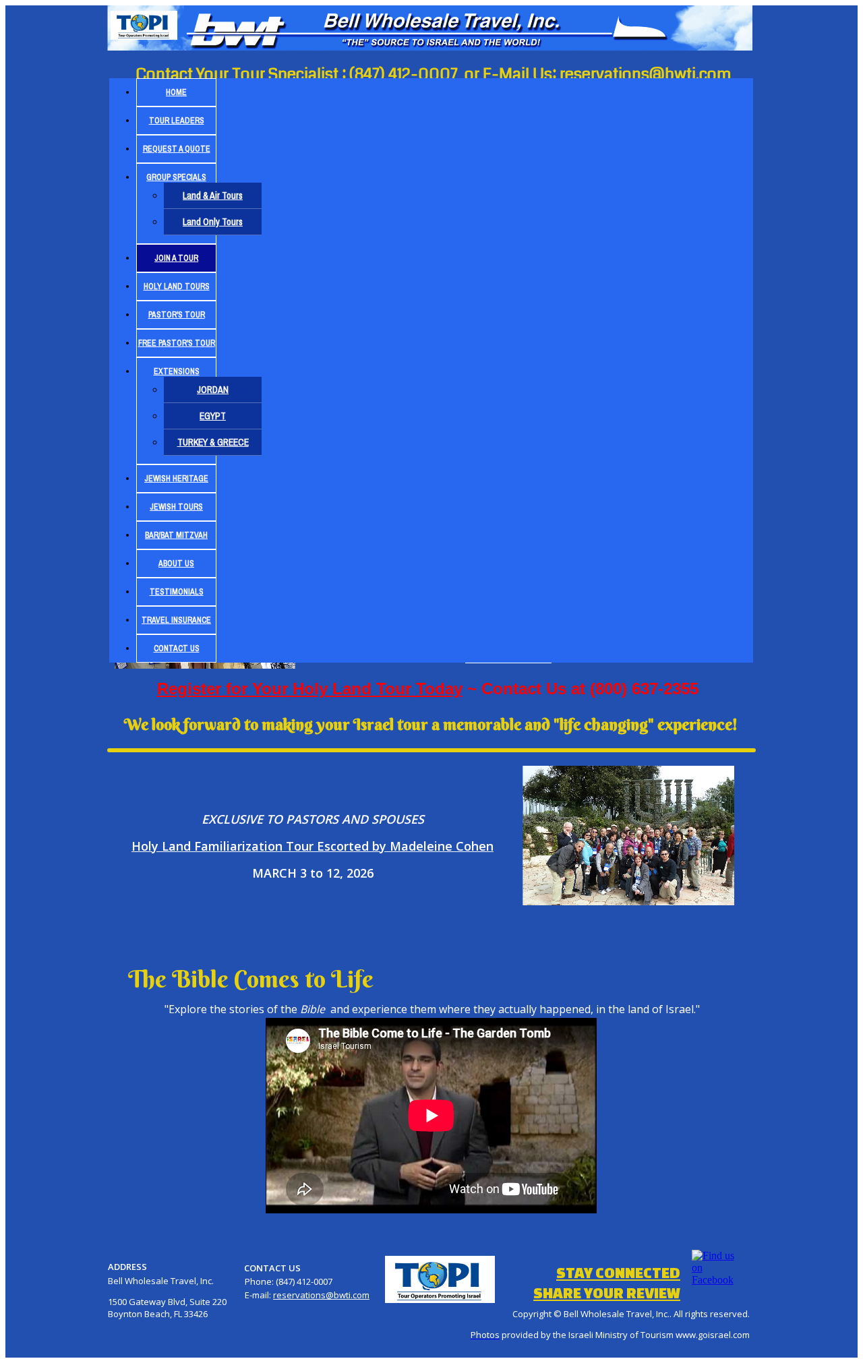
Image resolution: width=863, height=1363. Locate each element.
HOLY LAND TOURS (177, 286)
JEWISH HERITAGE (176, 478)
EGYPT (213, 416)
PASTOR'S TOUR (176, 314)
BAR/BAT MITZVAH (176, 535)
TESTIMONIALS (177, 591)
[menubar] (431, 370)
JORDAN (213, 390)
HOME (176, 92)
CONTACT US (177, 648)
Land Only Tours (213, 222)
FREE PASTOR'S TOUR (176, 343)
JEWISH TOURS (176, 507)
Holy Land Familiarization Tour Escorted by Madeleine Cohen (312, 846)
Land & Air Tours (213, 195)
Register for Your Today (310, 688)
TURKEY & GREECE (213, 442)
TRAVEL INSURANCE (176, 620)
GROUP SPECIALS (176, 177)
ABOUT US (176, 563)
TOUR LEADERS (176, 120)
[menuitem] (176, 92)
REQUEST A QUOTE (176, 149)
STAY (618, 1272)
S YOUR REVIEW (606, 1292)
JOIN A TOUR (176, 258)
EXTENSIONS (177, 371)
